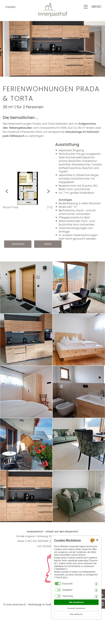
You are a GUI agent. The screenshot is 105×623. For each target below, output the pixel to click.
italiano (10, 7)
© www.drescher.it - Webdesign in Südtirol (29, 604)
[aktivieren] (58, 589)
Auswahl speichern (76, 608)
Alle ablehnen (76, 614)
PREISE (48, 244)
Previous (10, 191)
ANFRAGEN (18, 244)
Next (45, 191)
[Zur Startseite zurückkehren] (52, 16)
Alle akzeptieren (76, 602)
